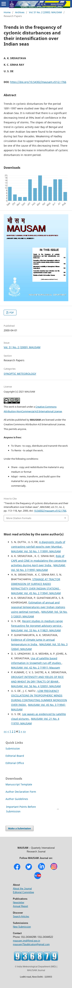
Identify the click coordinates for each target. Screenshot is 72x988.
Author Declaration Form (21, 791)
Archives (19, 12)
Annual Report (20, 906)
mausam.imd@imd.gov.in (26, 940)
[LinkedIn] (41, 869)
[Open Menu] (3, 3)
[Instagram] (54, 869)
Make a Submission (19, 828)
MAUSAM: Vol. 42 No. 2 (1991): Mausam (35, 667)
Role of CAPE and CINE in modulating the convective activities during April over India (38, 560)
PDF (11, 312)
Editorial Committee (23, 892)
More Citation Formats (18, 518)
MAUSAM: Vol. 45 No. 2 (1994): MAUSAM (36, 593)
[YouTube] (38, 878)
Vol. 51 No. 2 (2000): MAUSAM (45, 12)
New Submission (22, 926)
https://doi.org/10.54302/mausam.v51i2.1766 (38, 82)
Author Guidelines (17, 799)
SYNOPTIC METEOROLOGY (20, 373)
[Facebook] (17, 869)
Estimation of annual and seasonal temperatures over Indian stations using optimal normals (38, 607)
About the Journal (22, 888)
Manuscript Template (19, 784)
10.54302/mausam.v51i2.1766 (50, 510)
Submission (13, 748)
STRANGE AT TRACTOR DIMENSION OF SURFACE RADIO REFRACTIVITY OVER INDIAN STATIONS (35, 583)
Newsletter (18, 902)
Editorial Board (15, 756)
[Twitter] (28, 869)
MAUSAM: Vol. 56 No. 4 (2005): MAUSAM (36, 686)
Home (7, 12)
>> (24, 731)
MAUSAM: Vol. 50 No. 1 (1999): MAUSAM (36, 551)
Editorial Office (15, 763)
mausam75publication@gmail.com (31, 944)
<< (5, 731)
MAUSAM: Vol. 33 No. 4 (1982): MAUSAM (36, 630)
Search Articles (21, 916)
